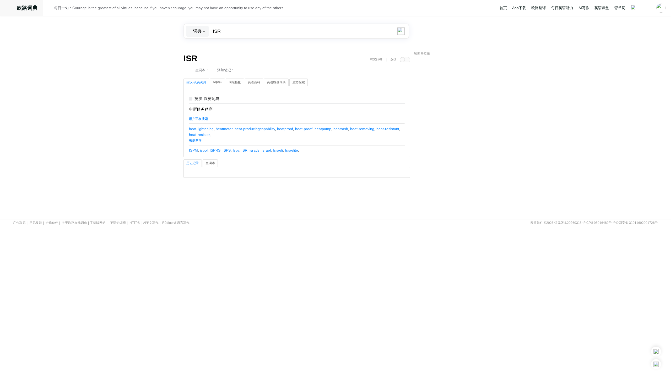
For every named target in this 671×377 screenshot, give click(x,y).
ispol (204, 150)
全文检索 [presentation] (298, 82)
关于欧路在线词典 (74, 223)
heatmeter (224, 129)
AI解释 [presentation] (217, 82)
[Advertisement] (453, 137)
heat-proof (303, 129)
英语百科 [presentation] (254, 82)
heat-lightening (201, 129)
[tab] (196, 82)
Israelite (291, 150)
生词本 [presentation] (210, 163)
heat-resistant (387, 129)
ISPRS (215, 150)
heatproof (285, 129)
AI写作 (583, 8)
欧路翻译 (538, 8)
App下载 (519, 8)
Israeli (278, 150)
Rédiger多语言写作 (176, 223)
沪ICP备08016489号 (597, 223)
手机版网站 (98, 223)
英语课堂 (601, 8)
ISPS (227, 150)
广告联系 (19, 223)
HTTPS (134, 223)
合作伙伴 (52, 223)
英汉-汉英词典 (206, 99)
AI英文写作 (151, 223)
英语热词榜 (118, 223)
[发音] (50, 8)
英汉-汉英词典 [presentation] (196, 82)
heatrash (340, 129)
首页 (503, 8)
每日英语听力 (562, 8)
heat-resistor (199, 134)
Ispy (236, 150)
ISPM (193, 150)
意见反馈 (35, 223)
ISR (244, 150)
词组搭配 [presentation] (235, 82)
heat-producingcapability (255, 129)
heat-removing (362, 129)
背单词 (619, 8)
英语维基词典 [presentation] (276, 82)
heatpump (323, 129)
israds (254, 150)
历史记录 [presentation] (192, 163)
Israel (266, 150)
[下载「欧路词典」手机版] (656, 352)
